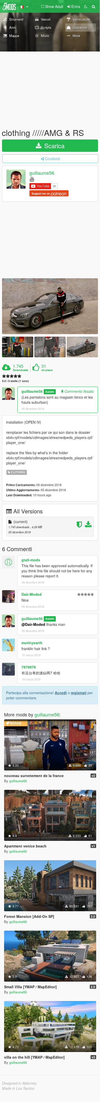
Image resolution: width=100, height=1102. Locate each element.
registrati (78, 692)
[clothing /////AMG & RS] (50, 306)
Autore (49, 392)
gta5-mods (30, 559)
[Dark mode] (85, 6)
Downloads (20, 370)
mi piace (47, 370)
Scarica (53, 145)
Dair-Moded (31, 594)
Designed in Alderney (19, 1083)
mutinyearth (31, 642)
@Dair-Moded (33, 624)
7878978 (28, 666)
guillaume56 (41, 173)
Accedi (61, 692)
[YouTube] (31, 178)
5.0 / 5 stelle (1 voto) (15, 380)
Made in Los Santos (18, 1088)
